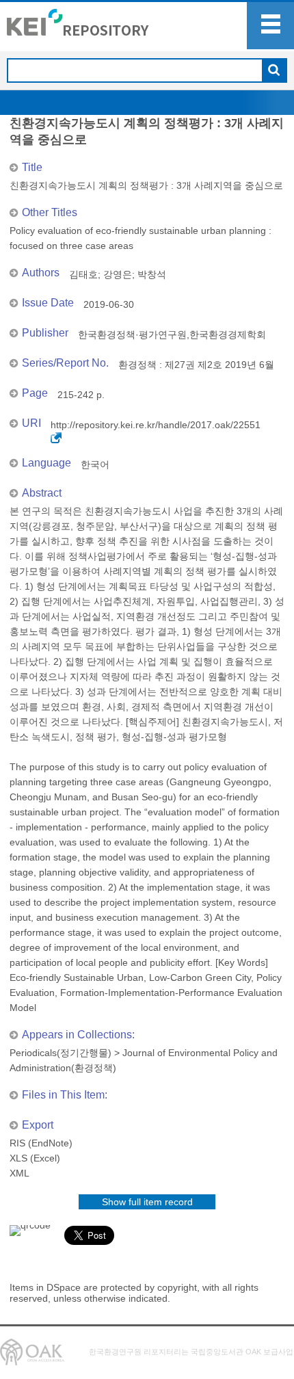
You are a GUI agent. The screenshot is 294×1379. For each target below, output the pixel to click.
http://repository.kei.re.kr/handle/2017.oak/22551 (155, 424)
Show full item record (147, 1201)
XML (19, 1173)
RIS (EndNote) (41, 1143)
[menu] (270, 25)
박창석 (151, 274)
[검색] (274, 71)
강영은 (117, 274)
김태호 (83, 274)
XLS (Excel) (35, 1158)
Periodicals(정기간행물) (60, 1052)
